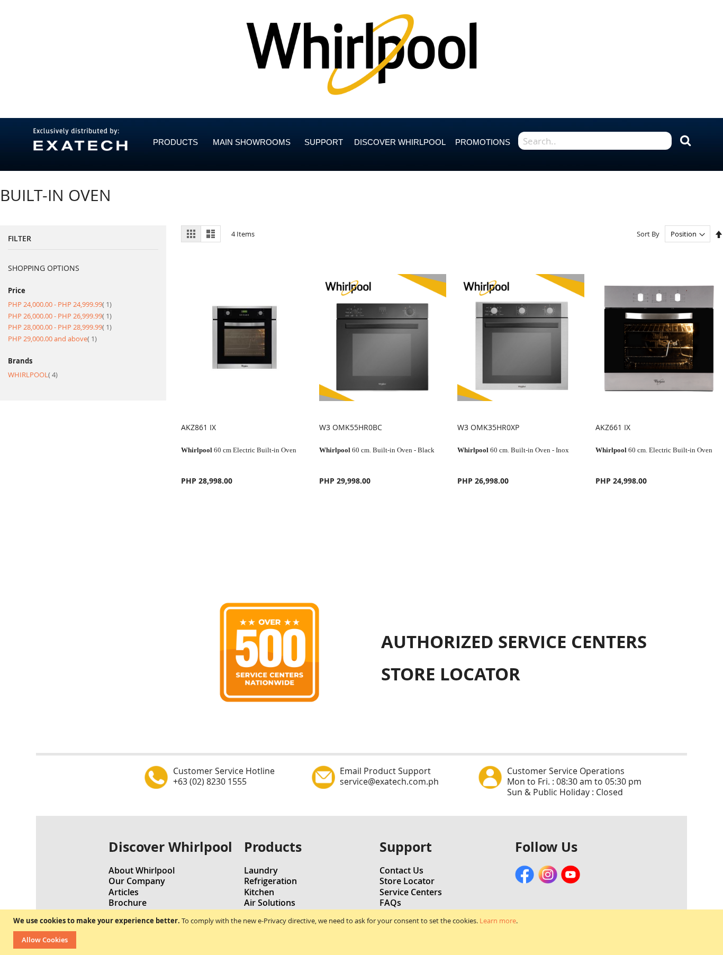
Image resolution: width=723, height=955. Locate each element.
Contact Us (401, 870)
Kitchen (259, 892)
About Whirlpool (142, 870)
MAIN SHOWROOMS (252, 142)
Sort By (648, 234)
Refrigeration (270, 881)
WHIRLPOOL (33, 374)
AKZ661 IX (612, 427)
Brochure (128, 902)
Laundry (261, 870)
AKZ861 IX (198, 427)
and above (52, 338)
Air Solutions (269, 902)
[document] (362, 932)
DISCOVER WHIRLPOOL (400, 142)
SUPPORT (323, 142)
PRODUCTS (175, 142)
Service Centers (410, 892)
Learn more (498, 920)
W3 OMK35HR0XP (488, 427)
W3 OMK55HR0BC (350, 427)
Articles (124, 892)
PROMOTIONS (482, 142)
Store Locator (407, 881)
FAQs (390, 902)
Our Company (137, 881)
